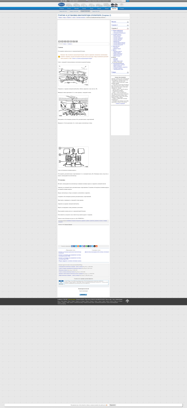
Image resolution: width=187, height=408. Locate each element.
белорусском (78, 220)
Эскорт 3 (96, 301)
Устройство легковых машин (89, 302)
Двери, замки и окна (118, 61)
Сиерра (95, 11)
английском (69, 220)
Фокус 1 (59, 301)
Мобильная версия (72, 299)
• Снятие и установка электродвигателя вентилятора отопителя (75, 268)
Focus (69, 8)
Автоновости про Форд (78, 302)
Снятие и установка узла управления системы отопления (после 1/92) (70, 255)
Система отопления (117, 62)
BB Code (61, 284)
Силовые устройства (117, 68)
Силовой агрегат (117, 34)
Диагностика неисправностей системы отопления (97, 251)
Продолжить (112, 405)
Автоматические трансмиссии (100, 302)
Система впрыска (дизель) (119, 43)
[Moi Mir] (80, 246)
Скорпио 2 (85, 11)
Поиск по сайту (109, 299)
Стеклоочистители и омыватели (120, 67)
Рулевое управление (117, 53)
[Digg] (94, 246)
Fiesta (91, 8)
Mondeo (76, 8)
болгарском (74, 220)
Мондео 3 (87, 301)
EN (91, 299)
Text (61, 282)
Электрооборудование (118, 63)
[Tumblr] (90, 246)
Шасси (114, 50)
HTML (61, 280)
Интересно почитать (80, 299)
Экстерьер (115, 58)
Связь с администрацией (117, 299)
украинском (83, 220)
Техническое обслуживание (119, 33)
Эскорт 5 (104, 301)
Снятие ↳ (65, 43)
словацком (105, 220)
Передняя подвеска (117, 51)
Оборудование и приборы (119, 64)
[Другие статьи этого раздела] (71, 41)
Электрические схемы (118, 69)
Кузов (114, 57)
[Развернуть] (128, 22)
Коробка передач (117, 48)
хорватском (92, 220)
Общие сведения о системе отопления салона (70, 260)
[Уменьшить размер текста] (62, 41)
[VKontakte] (72, 246)
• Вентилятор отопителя (68, 270)
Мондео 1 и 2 (78, 301)
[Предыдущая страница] (59, 41)
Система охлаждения (118, 37)
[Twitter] (76, 246)
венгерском (60, 221)
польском (101, 220)
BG (92, 299)
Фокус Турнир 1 (64, 301)
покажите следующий (120, 103)
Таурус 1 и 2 (116, 301)
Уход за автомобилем (118, 31)
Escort (84, 8)
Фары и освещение (117, 65)
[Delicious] (92, 246)
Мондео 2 (83, 301)
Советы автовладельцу (62, 303)
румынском (97, 220)
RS (97, 299)
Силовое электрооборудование (112, 302)
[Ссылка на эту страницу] (74, 41)
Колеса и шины (116, 56)
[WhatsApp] (86, 246)
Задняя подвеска (117, 52)
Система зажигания (117, 39)
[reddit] (96, 246)
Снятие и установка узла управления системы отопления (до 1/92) (70, 258)
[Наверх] (127, 301)
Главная (61, 8)
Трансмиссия (116, 46)
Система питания (117, 40)
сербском (87, 220)
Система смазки (116, 36)
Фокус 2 (69, 301)
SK (102, 299)
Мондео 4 (92, 301)
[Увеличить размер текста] (68, 41)
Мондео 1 (73, 301)
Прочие (114, 8)
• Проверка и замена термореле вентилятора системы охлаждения (76, 273)
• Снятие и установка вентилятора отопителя (72, 271)
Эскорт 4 (100, 301)
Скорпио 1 (74, 11)
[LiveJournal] (88, 246)
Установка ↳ (69, 43)
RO (100, 299)
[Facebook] (74, 246)
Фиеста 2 (107, 301)
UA (95, 299)
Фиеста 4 (111, 301)
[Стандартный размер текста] (65, 41)
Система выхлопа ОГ (118, 44)
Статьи (122, 8)
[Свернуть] (128, 28)
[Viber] (84, 246)
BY (94, 299)
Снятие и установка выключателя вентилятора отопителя (70, 252)
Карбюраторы (116, 41)
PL (101, 299)
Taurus (99, 8)
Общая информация (118, 30)
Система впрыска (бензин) (119, 42)
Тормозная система (117, 54)
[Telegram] (82, 246)
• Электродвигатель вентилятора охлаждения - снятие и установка (76, 266)
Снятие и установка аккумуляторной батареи (82, 58)
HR (98, 299)
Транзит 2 (72, 302)
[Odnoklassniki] (78, 246)
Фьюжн (63, 11)
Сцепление (115, 47)
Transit (107, 8)
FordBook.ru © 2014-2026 (62, 299)
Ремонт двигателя (117, 35)
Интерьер (115, 59)
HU (104, 299)
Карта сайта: (87, 299)
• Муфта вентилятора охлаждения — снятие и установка (75, 275)
